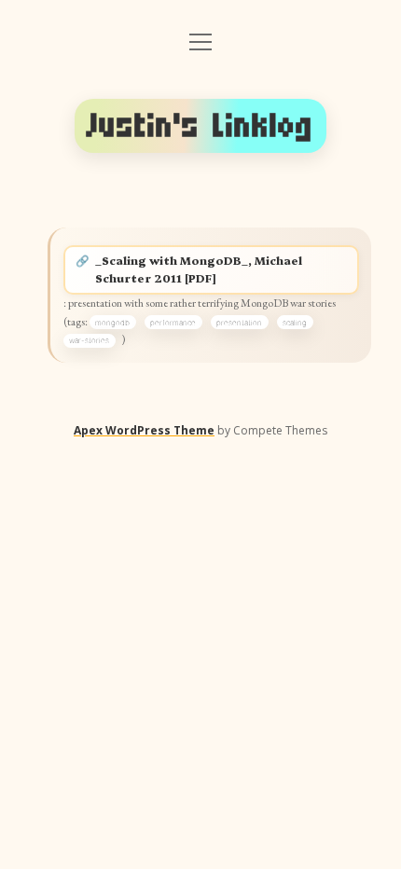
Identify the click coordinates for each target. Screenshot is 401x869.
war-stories (89, 340)
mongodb (112, 322)
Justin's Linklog (200, 125)
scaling (295, 322)
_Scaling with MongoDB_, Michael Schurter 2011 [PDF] (198, 269)
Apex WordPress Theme (144, 430)
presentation (239, 322)
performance (173, 322)
